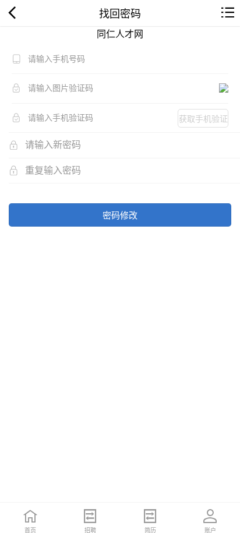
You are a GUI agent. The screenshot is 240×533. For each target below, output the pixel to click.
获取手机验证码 (203, 120)
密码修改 (120, 215)
